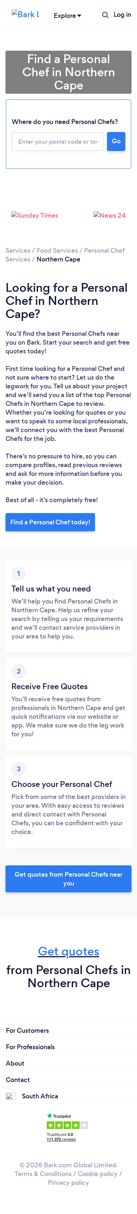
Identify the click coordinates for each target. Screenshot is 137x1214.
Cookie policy (98, 1174)
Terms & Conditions (43, 1174)
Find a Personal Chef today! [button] (50, 522)
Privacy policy (68, 1182)
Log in (122, 14)
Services (17, 250)
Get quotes (68, 951)
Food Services (57, 250)
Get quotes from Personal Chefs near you (68, 879)
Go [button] (116, 141)
